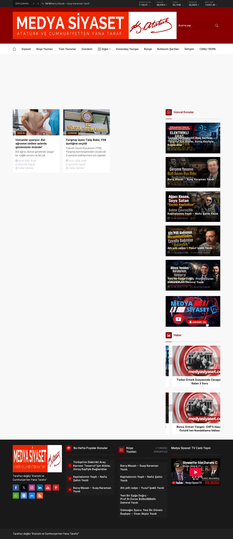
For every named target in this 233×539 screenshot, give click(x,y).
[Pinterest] (56, 487)
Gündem (72, 133)
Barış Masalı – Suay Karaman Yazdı (67, 3)
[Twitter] (24, 487)
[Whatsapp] (16, 495)
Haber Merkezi (26, 168)
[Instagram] (32, 487)
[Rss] (40, 495)
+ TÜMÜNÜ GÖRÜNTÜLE (160, 450)
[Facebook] (16, 487)
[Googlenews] (24, 495)
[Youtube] (48, 487)
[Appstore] (32, 495)
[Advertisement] (116, 82)
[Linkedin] (40, 487)
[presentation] (169, 361)
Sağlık (21, 133)
